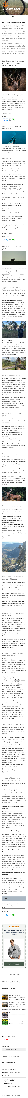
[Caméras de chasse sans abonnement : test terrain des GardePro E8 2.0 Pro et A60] (5, 1022)
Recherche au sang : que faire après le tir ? (13, 907)
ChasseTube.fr (11, 9)
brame (12, 476)
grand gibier (5, 274)
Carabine (5, 524)
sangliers (4, 436)
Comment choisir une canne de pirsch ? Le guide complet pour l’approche (17, 1004)
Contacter (5, 1072)
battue (21, 274)
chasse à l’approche (9, 300)
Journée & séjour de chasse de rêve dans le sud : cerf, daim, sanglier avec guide (13, 63)
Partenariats (8, 1083)
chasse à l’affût (8, 341)
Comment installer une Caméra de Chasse (14, 1009)
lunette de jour (10, 689)
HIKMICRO (17, 680)
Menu (14, 17)
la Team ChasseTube (14, 1072)
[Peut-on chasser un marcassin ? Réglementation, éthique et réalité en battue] (5, 998)
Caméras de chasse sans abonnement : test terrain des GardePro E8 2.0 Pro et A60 (17, 1021)
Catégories (5, 1046)
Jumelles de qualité (7, 530)
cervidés (16, 434)
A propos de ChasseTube (9, 1069)
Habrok (23, 680)
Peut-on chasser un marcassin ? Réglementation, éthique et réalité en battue (17, 997)
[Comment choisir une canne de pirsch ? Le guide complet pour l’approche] (5, 1005)
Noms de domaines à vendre (12, 1086)
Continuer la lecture (7, 113)
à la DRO (19, 524)
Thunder (4, 687)
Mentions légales (7, 1076)
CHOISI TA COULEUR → (14, 964)
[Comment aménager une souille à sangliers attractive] (5, 1015)
